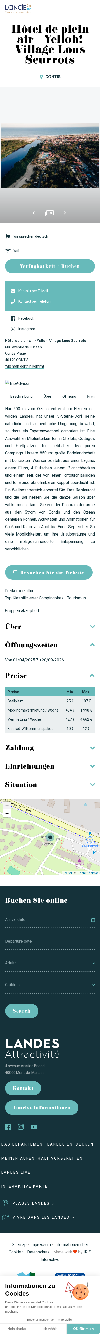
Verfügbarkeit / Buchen (50, 266)
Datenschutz (38, 1252)
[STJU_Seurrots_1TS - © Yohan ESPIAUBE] (50, 155)
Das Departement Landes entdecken (47, 1144)
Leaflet (67, 873)
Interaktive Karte (24, 1186)
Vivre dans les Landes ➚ (44, 1217)
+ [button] (7, 805)
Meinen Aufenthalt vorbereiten (42, 1158)
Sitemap (19, 1244)
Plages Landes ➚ (34, 1203)
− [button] (7, 813)
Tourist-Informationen (42, 1108)
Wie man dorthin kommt (24, 366)
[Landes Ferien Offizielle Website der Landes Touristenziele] (18, 8)
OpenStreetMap (88, 873)
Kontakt (23, 1088)
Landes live (16, 1172)
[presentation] (36, 213)
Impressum (40, 1244)
